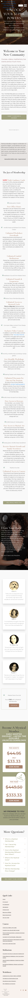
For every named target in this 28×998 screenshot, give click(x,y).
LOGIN (20, 5)
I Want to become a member (14, 117)
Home (4, 899)
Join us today (14, 35)
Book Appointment (7, 915)
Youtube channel (19, 334)
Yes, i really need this (14, 502)
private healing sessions (18, 384)
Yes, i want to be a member (14, 879)
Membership (5, 907)
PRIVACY (5, 992)
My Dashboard (6, 904)
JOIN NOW (14, 705)
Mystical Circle (6, 909)
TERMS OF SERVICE (5, 993)
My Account (5, 901)
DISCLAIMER (6, 995)
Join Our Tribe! (6, 917)
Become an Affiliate (7, 912)
